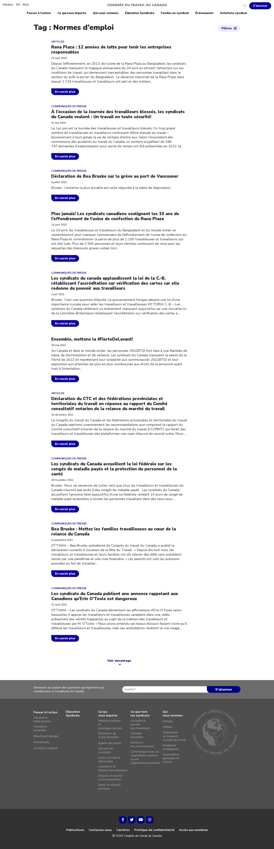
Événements (204, 13)
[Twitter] (132, 819)
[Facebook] (123, 819)
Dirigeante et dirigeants (171, 747)
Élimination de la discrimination (108, 735)
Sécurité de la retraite (105, 750)
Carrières (123, 830)
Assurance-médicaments (42, 719)
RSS (26, 5)
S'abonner (260, 6)
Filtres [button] (226, 28)
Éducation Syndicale (139, 13)
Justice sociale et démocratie (109, 759)
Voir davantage (119, 661)
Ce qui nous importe (71, 13)
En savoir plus (65, 92)
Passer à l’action (39, 13)
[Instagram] (149, 819)
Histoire (168, 721)
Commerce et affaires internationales (112, 768)
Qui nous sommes (106, 13)
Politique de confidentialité (154, 830)
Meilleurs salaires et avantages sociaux (110, 724)
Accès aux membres (193, 830)
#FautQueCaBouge (46, 736)
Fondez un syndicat (175, 13)
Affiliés (167, 727)
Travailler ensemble (136, 735)
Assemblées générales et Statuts (171, 758)
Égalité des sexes (109, 743)
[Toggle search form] (246, 5)
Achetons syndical (233, 13)
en (18, 5)
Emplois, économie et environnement (110, 777)
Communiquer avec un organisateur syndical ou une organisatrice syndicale (145, 757)
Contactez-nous (100, 830)
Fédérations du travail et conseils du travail (174, 736)
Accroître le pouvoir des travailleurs (140, 724)
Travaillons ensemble (40, 728)
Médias (8, 5)
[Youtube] (140, 819)
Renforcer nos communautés (142, 744)
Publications (75, 830)
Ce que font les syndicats (140, 713)
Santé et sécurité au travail (109, 786)
